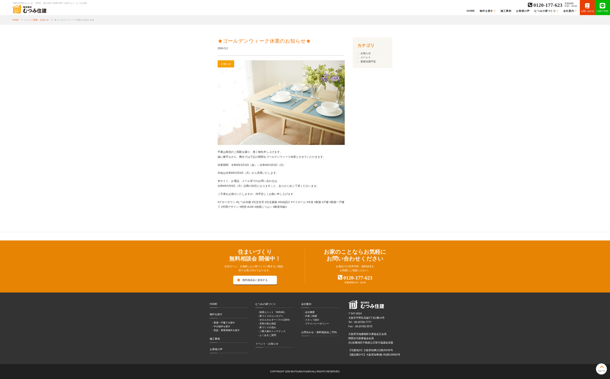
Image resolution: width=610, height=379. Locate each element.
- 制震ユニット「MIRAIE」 (272, 312)
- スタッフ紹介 (311, 319)
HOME (471, 11)
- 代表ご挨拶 (310, 316)
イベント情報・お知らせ (36, 20)
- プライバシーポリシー (316, 323)
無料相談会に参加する (255, 280)
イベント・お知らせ (266, 343)
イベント (366, 57)
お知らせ (366, 53)
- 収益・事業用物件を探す (226, 330)
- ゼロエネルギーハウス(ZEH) (274, 319)
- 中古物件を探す (221, 326)
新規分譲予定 (368, 61)
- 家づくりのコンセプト (270, 316)
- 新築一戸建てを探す (223, 322)
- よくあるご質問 (267, 335)
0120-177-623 (547, 5)
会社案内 (568, 11)
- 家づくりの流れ (267, 327)
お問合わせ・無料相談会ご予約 (319, 332)
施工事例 (506, 11)
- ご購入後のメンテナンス (272, 331)
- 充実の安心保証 (267, 323)
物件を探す (486, 11)
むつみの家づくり (545, 11)
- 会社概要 (309, 312)
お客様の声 (523, 11)
